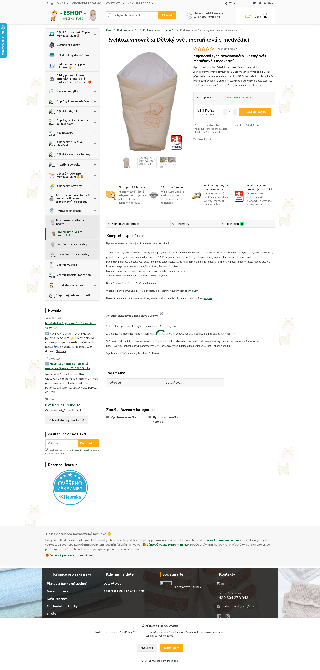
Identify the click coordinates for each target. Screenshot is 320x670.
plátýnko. (171, 326)
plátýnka (207, 298)
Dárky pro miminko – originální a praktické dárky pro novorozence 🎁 (73, 79)
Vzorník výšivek (66, 265)
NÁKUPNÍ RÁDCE (139, 3)
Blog (50, 3)
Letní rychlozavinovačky (72, 244)
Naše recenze (57, 599)
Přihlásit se (88, 443)
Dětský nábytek (67, 111)
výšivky (193, 290)
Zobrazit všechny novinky (64, 420)
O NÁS (61, 3)
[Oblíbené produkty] (254, 3)
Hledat (167, 15)
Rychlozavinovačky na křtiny (70, 221)
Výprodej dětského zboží (73, 295)
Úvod (109, 30)
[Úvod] (74, 15)
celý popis (255, 85)
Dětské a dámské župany (73, 154)
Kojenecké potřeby (69, 186)
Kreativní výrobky (68, 164)
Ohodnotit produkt (226, 49)
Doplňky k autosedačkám (73, 101)
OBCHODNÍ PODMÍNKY (87, 3)
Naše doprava (57, 591)
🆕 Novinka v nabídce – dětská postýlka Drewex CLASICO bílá (67, 366)
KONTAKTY (113, 3)
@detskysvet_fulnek (187, 587)
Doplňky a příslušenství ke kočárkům (72, 122)
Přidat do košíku (254, 112)
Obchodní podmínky (62, 606)
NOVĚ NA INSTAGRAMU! (63, 405)
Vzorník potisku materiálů (74, 275)
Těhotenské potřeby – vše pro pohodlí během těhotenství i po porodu (73, 198)
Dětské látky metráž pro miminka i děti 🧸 (73, 34)
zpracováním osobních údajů (75, 450)
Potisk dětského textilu (72, 285)
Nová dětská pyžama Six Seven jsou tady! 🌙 (70, 325)
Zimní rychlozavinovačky (73, 254)
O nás (51, 614)
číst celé (61, 351)
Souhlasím (171, 648)
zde (176, 661)
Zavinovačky (64, 133)
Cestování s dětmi (68, 45)
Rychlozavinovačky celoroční (70, 233)
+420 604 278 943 (207, 17)
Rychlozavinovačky (68, 211)
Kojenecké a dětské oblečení (69, 143)
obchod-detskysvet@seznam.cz (242, 606)
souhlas (143, 632)
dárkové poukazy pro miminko (168, 545)
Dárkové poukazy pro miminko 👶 (70, 65)
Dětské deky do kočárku (72, 55)
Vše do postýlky (67, 91)
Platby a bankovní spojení (66, 583)
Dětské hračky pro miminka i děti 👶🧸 (70, 175)
